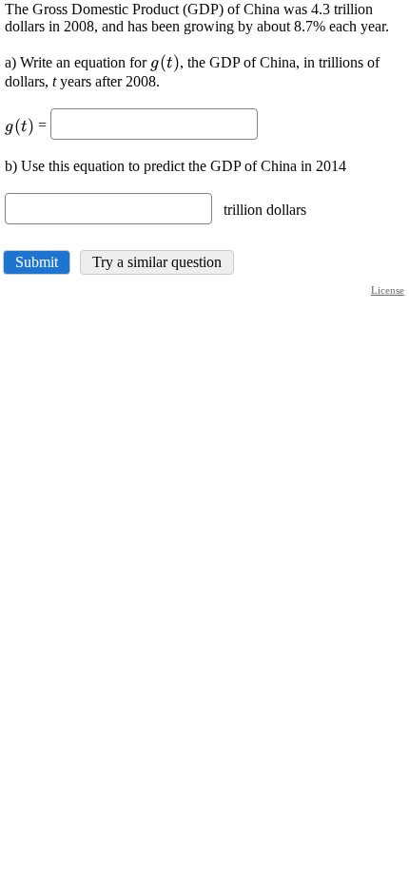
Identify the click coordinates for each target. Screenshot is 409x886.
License (387, 290)
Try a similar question (157, 262)
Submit (36, 262)
